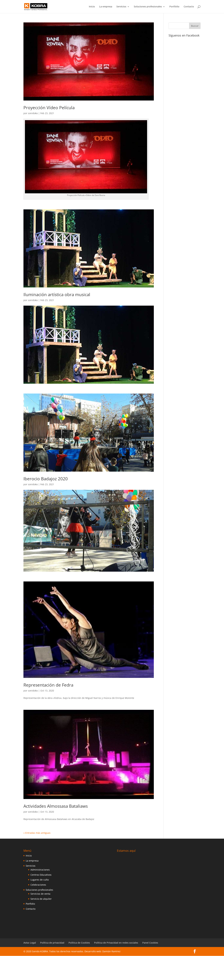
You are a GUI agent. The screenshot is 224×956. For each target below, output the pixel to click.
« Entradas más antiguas (37, 832)
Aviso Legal (29, 942)
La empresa (105, 6)
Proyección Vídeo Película (49, 107)
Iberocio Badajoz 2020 (45, 479)
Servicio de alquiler (41, 898)
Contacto (189, 6)
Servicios (121, 6)
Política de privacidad (52, 942)
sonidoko (33, 113)
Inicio (92, 6)
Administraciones (40, 869)
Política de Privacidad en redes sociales (116, 942)
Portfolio (174, 6)
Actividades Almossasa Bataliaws (55, 806)
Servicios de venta (40, 893)
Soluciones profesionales (148, 6)
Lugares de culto (40, 879)
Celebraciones (38, 884)
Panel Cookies (150, 942)
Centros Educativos (41, 874)
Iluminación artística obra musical (56, 294)
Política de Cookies (79, 942)
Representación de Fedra (48, 685)
